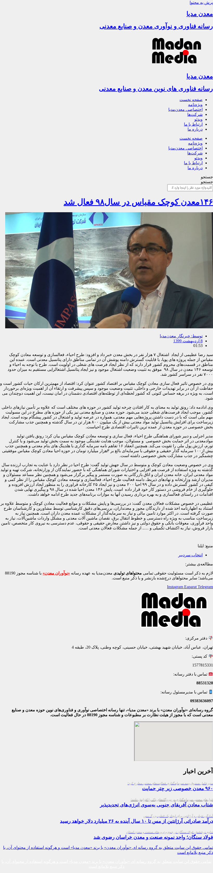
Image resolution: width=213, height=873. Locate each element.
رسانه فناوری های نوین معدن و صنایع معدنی (156, 88)
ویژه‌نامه (195, 104)
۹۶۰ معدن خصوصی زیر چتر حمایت (170, 786)
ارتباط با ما (193, 124)
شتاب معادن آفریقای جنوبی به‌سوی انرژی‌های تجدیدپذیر (156, 802)
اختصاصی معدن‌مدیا (185, 109)
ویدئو (198, 119)
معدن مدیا (200, 13)
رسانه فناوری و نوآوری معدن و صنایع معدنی (156, 26)
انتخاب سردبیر (190, 555)
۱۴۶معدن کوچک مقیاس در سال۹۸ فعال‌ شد (138, 202)
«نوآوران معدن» (56, 573)
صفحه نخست (191, 99)
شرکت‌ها (195, 114)
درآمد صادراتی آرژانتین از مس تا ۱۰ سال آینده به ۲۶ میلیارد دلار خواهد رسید (136, 819)
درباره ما (195, 129)
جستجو (207, 177)
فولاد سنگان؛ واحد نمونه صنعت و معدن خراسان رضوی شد (153, 835)
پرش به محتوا (201, 2)
